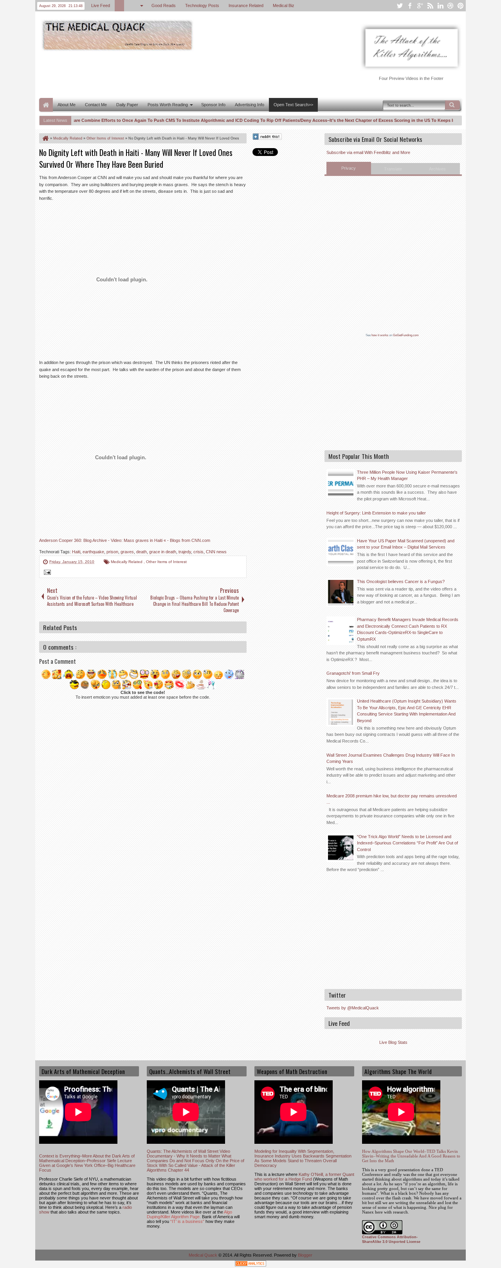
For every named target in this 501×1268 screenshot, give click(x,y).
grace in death (162, 551)
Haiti (76, 551)
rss (430, 5)
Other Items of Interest (166, 562)
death (141, 551)
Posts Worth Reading (168, 104)
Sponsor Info (213, 104)
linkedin (440, 5)
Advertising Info (249, 104)
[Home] (45, 138)
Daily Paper (127, 104)
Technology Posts (202, 5)
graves (127, 551)
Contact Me (96, 104)
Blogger (305, 1255)
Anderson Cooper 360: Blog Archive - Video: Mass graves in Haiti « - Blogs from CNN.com (124, 540)
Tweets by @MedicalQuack (352, 1007)
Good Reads (163, 5)
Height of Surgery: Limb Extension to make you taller (376, 513)
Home (46, 105)
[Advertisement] (181, 73)
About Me (67, 104)
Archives (437, 169)
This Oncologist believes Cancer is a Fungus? (401, 581)
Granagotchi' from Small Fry (353, 673)
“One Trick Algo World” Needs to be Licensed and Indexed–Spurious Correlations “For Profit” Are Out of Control (407, 843)
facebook (410, 5)
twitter (400, 5)
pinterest (461, 5)
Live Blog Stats (393, 1042)
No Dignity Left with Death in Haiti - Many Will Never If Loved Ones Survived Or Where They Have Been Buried (135, 158)
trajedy (184, 551)
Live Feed (100, 5)
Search (452, 105)
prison (112, 551)
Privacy (348, 168)
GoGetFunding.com (406, 335)
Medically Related (127, 562)
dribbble (450, 5)
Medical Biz (283, 5)
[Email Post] (46, 573)
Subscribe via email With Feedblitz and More (368, 152)
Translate (393, 169)
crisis (198, 551)
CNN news (216, 551)
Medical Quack (203, 1255)
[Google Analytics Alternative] (250, 1265)
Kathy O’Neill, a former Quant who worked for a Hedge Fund (304, 1176)
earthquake (93, 551)
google (420, 5)
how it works (379, 335)
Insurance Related (246, 5)
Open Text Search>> (293, 104)
